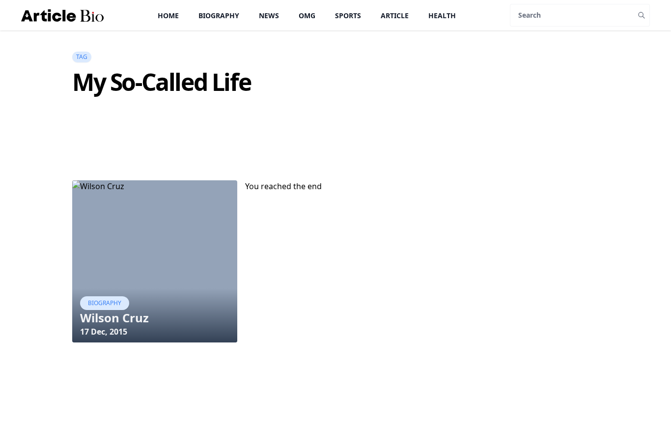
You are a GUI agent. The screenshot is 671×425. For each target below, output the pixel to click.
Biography (218, 15)
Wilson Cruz (114, 318)
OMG (307, 15)
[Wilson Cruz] (154, 261)
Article (395, 15)
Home (168, 15)
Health (442, 15)
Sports (348, 15)
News (269, 15)
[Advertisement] (251, 155)
